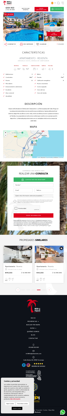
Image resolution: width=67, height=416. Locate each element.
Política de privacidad (28, 201)
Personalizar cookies (22, 403)
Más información (15, 399)
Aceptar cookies (17, 408)
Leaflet (38, 157)
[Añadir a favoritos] (30, 248)
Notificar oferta (26, 9)
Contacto (58, 9)
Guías (32, 328)
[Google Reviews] (38, 365)
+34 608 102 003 (33, 347)
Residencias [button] (32, 321)
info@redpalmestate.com (33, 353)
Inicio (33, 318)
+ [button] (5, 133)
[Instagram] (28, 365)
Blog (33, 335)
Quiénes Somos (33, 331)
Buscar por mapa (33, 325)
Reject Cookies (10, 403)
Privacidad (39, 410)
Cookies (45, 410)
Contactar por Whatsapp (35, 179)
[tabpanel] (17, 264)
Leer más (33, 120)
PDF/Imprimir (28, 44)
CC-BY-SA (61, 157)
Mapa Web (51, 410)
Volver (61, 44)
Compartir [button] (12, 44)
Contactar (33, 338)
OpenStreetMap (49, 157)
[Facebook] (24, 365)
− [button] (5, 135)
